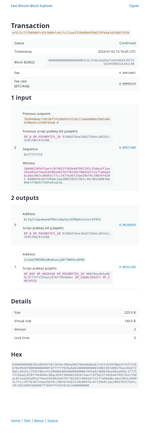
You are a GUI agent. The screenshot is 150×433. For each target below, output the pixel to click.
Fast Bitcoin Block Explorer (32, 5)
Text (27, 420)
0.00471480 (127, 147)
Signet (134, 5)
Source (52, 420)
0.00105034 (127, 224)
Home (15, 420)
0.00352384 (127, 266)
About (39, 420)
